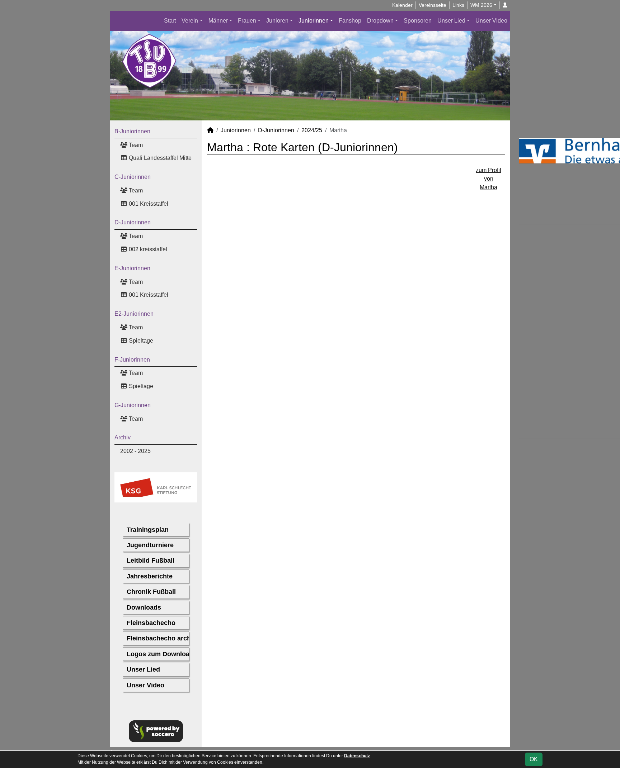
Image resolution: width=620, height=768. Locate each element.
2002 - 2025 (135, 451)
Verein (190, 21)
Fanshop (350, 21)
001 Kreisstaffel (147, 204)
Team (135, 145)
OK (534, 759)
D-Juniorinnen (132, 222)
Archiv (122, 437)
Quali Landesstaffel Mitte (159, 158)
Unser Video (491, 21)
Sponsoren (418, 21)
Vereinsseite (432, 5)
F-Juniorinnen (132, 360)
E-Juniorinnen (132, 268)
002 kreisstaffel (147, 249)
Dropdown (380, 21)
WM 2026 (481, 5)
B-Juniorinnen (132, 131)
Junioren (277, 21)
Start (170, 21)
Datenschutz (357, 755)
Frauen (247, 21)
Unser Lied (451, 21)
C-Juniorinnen (132, 177)
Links (458, 5)
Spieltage (140, 341)
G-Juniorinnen (132, 405)
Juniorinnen (314, 21)
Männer (218, 21)
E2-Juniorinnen (134, 314)
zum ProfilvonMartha (488, 178)
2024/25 (311, 130)
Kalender (402, 5)
